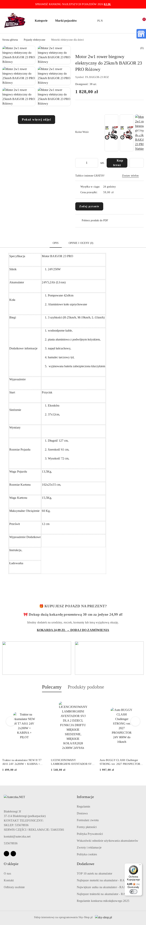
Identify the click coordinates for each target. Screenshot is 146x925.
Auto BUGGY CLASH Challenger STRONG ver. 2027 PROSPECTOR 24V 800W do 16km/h (71, 762)
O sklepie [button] (11, 864)
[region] (124, 133)
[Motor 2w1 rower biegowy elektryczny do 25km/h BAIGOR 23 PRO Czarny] (111, 133)
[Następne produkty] (135, 721)
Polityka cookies (87, 854)
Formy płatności (87, 827)
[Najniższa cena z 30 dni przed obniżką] (142, 774)
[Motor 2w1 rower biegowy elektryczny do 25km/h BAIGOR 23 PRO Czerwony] (126, 133)
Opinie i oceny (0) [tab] (81, 243)
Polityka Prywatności (90, 833)
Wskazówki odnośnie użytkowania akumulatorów (107, 840)
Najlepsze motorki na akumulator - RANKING (106, 880)
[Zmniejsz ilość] (78, 162)
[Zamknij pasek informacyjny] (142, 4)
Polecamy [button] (52, 687)
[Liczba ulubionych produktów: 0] (133, 20)
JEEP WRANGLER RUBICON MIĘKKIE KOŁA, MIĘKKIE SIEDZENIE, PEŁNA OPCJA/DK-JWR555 (119, 762)
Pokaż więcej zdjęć (36, 119)
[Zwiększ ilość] (95, 162)
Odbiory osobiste (14, 887)
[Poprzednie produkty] (11, 721)
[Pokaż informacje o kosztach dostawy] (116, 192)
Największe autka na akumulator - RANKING (105, 887)
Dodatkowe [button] (85, 864)
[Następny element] (139, 133)
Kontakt (9, 880)
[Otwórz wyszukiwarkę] (116, 20)
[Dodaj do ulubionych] (137, 163)
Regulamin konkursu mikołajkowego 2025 (103, 900)
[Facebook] (6, 853)
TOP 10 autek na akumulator (94, 873)
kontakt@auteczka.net (17, 836)
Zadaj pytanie (89, 206)
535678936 (10, 843)
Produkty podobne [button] (86, 687)
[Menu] (140, 865)
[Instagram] (13, 853)
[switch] (133, 891)
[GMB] (141, 33)
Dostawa (82, 813)
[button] (43, 21)
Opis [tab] (56, 243)
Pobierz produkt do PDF (95, 220)
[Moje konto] (124, 20)
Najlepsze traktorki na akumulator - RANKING (106, 894)
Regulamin (83, 806)
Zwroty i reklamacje (89, 847)
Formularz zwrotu (88, 820)
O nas (7, 873)
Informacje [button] (85, 797)
